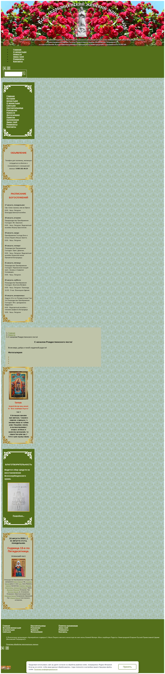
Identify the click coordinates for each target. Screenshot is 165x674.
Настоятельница (15, 108)
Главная (17, 50)
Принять (127, 667)
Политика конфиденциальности (45, 669)
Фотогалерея (13, 115)
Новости (17, 54)
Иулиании (8, 596)
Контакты (18, 61)
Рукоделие (12, 110)
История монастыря (12, 99)
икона (20, 582)
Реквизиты (18, 59)
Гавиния (8, 586)
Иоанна (12, 598)
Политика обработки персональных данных (22, 644)
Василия (17, 590)
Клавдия (22, 586)
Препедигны (9, 588)
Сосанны (29, 582)
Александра (17, 588)
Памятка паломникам (13, 118)
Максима (28, 586)
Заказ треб (18, 57)
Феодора (10, 590)
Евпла (16, 582)
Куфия (25, 588)
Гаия (20, 584)
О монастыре (19, 52)
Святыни (11, 106)
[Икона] (18, 577)
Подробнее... (18, 516)
